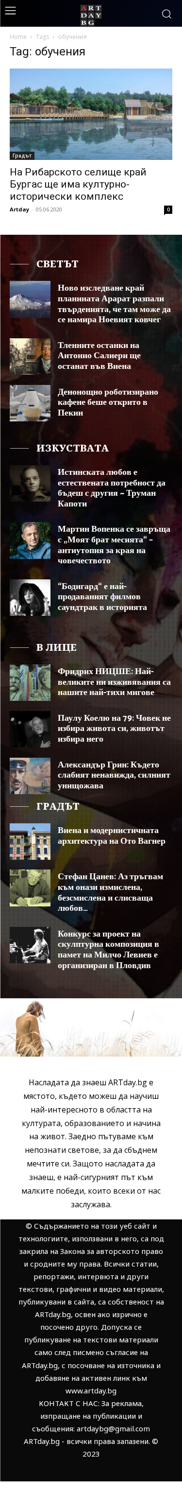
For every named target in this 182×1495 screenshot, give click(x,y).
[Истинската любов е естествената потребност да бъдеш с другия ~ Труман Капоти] (30, 483)
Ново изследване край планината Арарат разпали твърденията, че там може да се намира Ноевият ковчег (114, 304)
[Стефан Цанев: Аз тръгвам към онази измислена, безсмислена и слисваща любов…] (30, 887)
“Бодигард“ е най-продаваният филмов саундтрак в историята (102, 597)
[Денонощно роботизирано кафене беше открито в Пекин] (30, 403)
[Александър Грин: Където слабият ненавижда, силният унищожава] (30, 776)
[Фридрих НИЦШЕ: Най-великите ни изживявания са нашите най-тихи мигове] (30, 682)
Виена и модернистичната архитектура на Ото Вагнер (111, 836)
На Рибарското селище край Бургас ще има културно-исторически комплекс (78, 184)
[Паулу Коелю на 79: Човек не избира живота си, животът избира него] (30, 729)
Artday (19, 209)
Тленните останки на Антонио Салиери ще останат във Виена (99, 356)
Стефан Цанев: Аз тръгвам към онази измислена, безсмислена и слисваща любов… (110, 892)
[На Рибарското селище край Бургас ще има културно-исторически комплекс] (91, 114)
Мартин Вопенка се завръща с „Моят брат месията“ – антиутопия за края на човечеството (114, 545)
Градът (22, 155)
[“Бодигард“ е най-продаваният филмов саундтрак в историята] (30, 597)
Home (18, 37)
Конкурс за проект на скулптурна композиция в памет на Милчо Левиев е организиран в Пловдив (108, 950)
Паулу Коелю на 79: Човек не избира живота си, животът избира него (114, 729)
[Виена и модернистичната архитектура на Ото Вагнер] (30, 841)
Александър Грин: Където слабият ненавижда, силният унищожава (114, 775)
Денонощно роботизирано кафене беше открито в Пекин (108, 402)
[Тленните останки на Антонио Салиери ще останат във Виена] (30, 356)
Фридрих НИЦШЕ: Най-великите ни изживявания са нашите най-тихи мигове (114, 682)
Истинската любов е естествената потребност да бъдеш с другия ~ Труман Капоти (111, 488)
